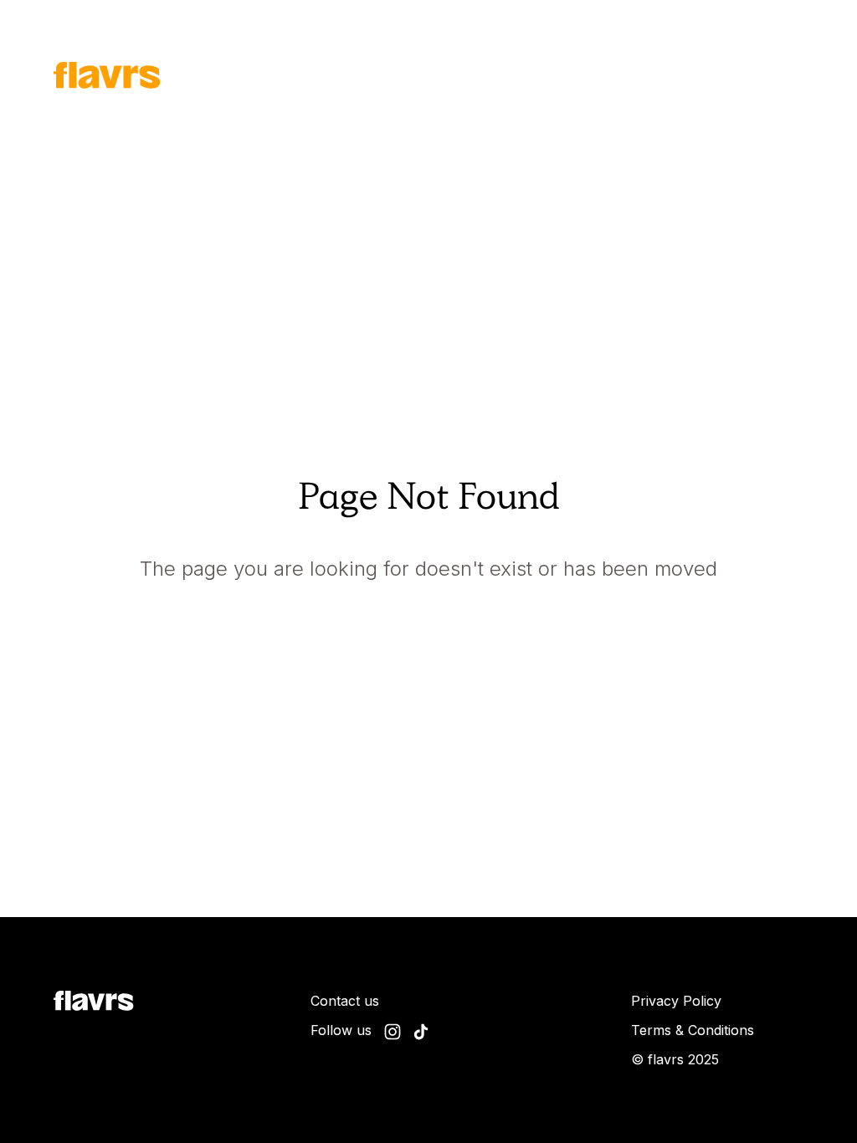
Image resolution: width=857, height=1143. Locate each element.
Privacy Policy (676, 1000)
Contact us (344, 1000)
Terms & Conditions (692, 1030)
